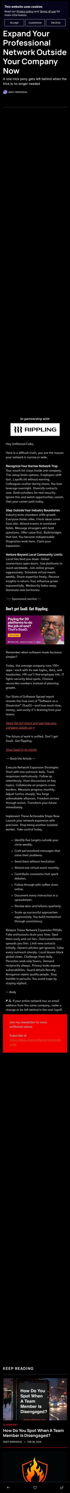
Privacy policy (25, 11)
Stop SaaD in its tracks (21, 749)
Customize (35, 22)
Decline (55, 22)
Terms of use (48, 11)
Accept (14, 22)
